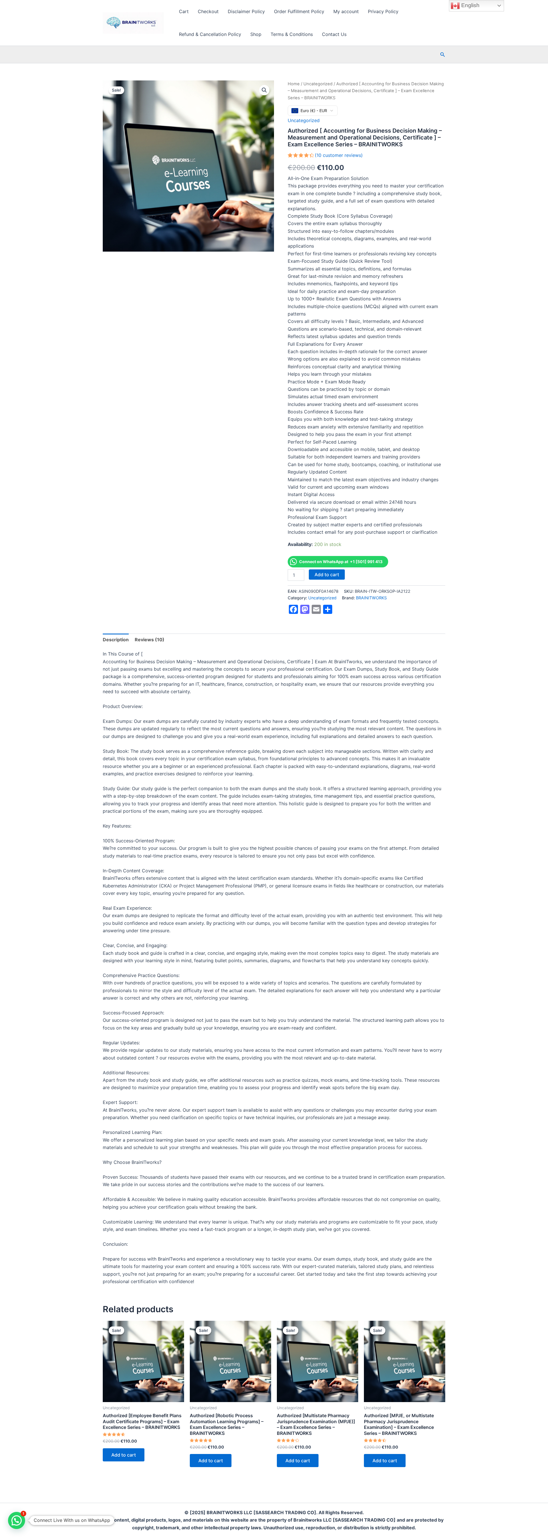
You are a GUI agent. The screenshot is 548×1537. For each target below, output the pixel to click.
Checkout (208, 11)
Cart (184, 11)
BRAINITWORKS (371, 597)
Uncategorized (318, 83)
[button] (442, 54)
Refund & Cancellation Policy (210, 34)
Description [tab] (116, 639)
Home (294, 83)
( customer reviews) (339, 155)
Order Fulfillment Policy (299, 11)
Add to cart (327, 574)
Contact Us (334, 34)
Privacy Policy (383, 11)
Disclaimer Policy (246, 11)
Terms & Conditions (292, 34)
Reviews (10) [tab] (149, 639)
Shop (255, 34)
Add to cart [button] (123, 1455)
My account (346, 11)
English (470, 5)
